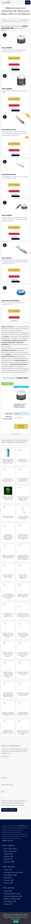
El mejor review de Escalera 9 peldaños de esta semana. (23, 517)
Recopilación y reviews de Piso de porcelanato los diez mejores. (23, 694)
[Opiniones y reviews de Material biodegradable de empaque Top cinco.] (8, 706)
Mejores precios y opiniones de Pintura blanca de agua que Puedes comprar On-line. (23, 537)
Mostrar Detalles (15, 69)
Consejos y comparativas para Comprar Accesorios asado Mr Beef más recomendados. (8, 537)
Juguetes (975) (8, 854)
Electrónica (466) (9, 862)
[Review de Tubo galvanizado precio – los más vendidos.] (23, 453)
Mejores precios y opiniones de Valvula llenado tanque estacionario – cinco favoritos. (8, 675)
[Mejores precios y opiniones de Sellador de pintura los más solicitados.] (23, 627)
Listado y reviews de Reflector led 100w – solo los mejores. (8, 576)
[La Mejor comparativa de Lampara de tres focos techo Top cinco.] (23, 706)
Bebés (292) (7, 877)
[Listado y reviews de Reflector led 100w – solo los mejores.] (8, 569)
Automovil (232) (9, 880)
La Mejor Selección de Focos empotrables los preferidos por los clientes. (23, 654)
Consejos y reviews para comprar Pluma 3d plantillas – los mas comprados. (23, 498)
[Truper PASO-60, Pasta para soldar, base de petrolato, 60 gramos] (21, 39)
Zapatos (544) (8, 859)
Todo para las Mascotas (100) (13, 896)
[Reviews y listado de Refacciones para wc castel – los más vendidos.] (8, 646)
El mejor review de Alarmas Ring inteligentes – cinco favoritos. (23, 576)
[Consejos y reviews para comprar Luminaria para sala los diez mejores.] (8, 549)
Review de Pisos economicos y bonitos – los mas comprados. (8, 480)
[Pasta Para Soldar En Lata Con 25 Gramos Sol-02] (21, 292)
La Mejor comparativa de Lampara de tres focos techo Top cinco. (23, 713)
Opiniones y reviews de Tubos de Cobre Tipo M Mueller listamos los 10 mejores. (23, 732)
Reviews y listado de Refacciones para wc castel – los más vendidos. (8, 654)
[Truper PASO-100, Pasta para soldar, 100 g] (21, 80)
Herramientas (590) (10, 901)
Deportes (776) (8, 856)
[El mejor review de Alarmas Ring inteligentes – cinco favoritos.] (23, 569)
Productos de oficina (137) (12, 893)
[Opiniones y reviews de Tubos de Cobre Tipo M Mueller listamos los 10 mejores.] (23, 724)
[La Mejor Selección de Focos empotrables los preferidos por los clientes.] (23, 646)
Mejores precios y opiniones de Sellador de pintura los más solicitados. (23, 635)
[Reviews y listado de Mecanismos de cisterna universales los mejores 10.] (23, 607)
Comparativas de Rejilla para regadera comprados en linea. (23, 480)
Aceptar (16, 921)
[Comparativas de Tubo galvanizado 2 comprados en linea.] (8, 607)
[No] (29, 918)
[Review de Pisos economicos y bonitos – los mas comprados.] (8, 472)
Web (2, 792)
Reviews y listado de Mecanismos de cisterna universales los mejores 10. (23, 615)
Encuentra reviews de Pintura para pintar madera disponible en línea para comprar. (8, 694)
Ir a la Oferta (14, 58)
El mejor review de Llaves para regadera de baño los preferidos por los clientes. (8, 596)
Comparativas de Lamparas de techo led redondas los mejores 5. (8, 732)
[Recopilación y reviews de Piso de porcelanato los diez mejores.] (23, 687)
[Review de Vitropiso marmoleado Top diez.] (8, 510)
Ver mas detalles (21, 426)
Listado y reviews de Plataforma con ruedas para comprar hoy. (23, 595)
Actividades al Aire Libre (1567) (13, 872)
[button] (27, 2)
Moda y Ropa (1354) (10, 851)
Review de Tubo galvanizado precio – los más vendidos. (23, 460)
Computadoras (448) (10, 875)
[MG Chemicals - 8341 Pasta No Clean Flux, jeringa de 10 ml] (21, 166)
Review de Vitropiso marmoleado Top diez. (8, 517)
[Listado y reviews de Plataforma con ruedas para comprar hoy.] (23, 588)
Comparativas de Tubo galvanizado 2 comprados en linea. (8, 615)
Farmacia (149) (8, 883)
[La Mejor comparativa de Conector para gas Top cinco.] (23, 666)
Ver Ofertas (14, 67)
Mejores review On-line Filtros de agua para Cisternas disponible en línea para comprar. (8, 461)
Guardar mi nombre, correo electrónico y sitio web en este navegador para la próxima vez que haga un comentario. (13, 803)
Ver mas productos (7, 383)
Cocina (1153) (8, 870)
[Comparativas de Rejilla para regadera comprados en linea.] (23, 472)
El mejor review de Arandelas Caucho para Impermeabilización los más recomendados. (23, 557)
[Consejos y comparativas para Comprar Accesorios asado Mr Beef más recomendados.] (8, 528)
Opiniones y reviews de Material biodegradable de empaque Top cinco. (8, 713)
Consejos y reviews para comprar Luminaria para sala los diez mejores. (8, 556)
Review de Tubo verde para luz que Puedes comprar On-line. (8, 498)
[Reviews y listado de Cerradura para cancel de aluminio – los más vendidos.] (8, 627)
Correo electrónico (7, 785)
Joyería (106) (8, 891)
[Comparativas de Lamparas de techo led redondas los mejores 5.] (8, 724)
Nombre (4, 778)
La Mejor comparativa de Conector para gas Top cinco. (23, 673)
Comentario (5, 756)
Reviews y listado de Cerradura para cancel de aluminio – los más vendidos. (8, 635)
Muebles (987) (8, 904)
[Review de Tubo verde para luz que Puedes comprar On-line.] (8, 491)
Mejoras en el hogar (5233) (12, 899)
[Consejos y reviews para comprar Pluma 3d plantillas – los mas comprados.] (23, 491)
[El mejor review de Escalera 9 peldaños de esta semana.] (23, 510)
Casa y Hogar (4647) (10, 848)
